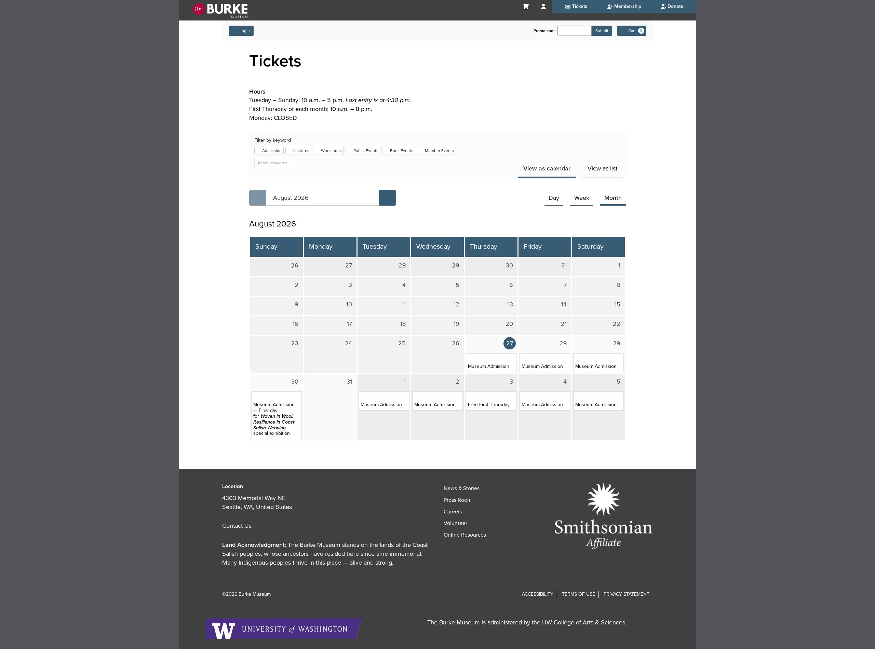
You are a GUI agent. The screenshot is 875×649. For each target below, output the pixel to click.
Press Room (458, 500)
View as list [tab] (602, 168)
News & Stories (462, 488)
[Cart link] (526, 6)
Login (245, 30)
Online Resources (465, 534)
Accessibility (537, 594)
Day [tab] (554, 198)
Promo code (545, 31)
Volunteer (455, 523)
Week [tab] (581, 198)
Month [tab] (613, 198)
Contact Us (237, 525)
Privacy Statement (626, 594)
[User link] (543, 6)
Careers (453, 511)
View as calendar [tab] (546, 168)
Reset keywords (272, 163)
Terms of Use (578, 594)
